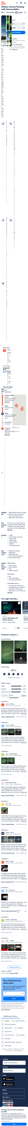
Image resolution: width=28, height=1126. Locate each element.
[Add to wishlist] (19, 603)
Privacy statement (5, 1009)
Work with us (6, 1097)
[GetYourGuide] (3, 3)
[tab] (10, 1016)
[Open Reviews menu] (25, 705)
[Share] (25, 12)
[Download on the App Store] (8, 1084)
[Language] (21, 3)
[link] (11, 615)
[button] (7, 12)
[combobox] (14, 697)
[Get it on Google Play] (8, 1079)
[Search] (17, 3)
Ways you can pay (7, 1100)
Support (4, 1090)
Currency (5, 1067)
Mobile (4, 1075)
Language (5, 1059)
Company (5, 1093)
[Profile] (25, 3)
